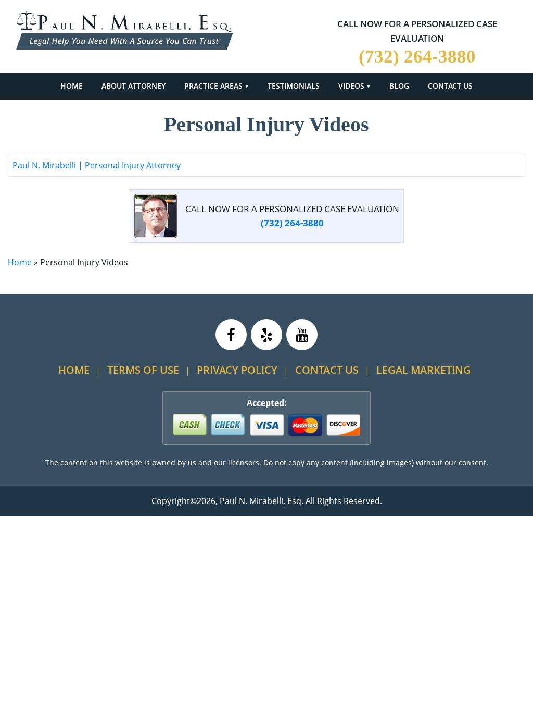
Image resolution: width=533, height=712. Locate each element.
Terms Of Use (143, 370)
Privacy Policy (237, 370)
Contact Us (450, 86)
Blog (399, 86)
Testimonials (294, 86)
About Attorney (133, 86)
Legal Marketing (423, 370)
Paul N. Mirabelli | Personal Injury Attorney (96, 165)
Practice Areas (213, 86)
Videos (351, 86)
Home (71, 86)
